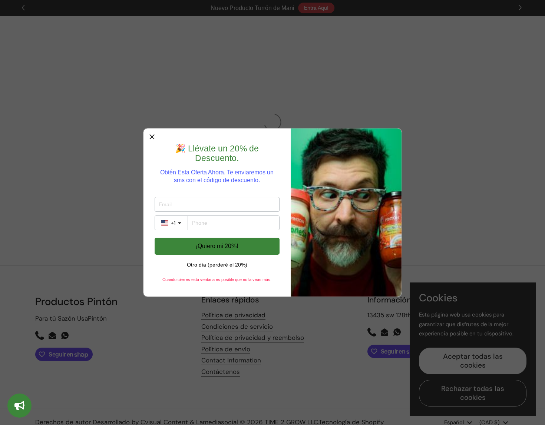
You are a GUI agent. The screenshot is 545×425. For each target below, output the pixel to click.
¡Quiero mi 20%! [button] (217, 246)
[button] (152, 137)
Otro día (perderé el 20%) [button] (217, 264)
